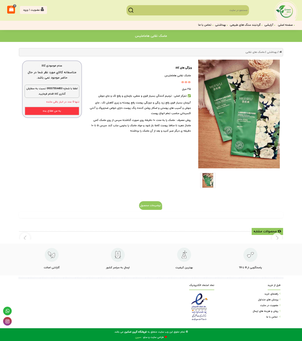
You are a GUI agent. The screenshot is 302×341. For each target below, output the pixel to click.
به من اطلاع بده (52, 111)
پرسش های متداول (268, 299)
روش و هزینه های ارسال (265, 311)
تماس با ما (204, 25)
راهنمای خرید (271, 294)
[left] (277, 238)
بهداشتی (272, 52)
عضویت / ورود (32, 10)
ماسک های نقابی (255, 52)
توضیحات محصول (150, 205)
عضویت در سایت (269, 305)
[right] (25, 238)
